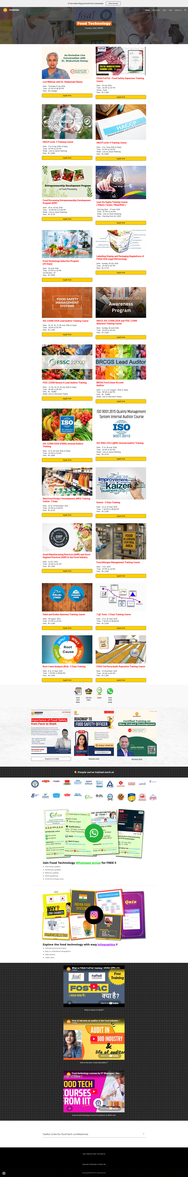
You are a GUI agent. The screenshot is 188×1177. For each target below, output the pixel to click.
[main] (94, 25)
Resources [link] (156, 10)
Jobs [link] (170, 10)
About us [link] (178, 10)
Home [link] (147, 10)
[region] (94, 3)
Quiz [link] (164, 10)
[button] (185, 10)
